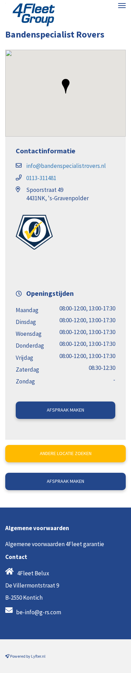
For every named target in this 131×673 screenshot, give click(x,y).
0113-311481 (41, 178)
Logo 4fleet (30, 15)
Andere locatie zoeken (66, 453)
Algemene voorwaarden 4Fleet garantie (54, 544)
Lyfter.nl (38, 656)
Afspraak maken (65, 410)
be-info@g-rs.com (38, 612)
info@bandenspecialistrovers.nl (66, 166)
